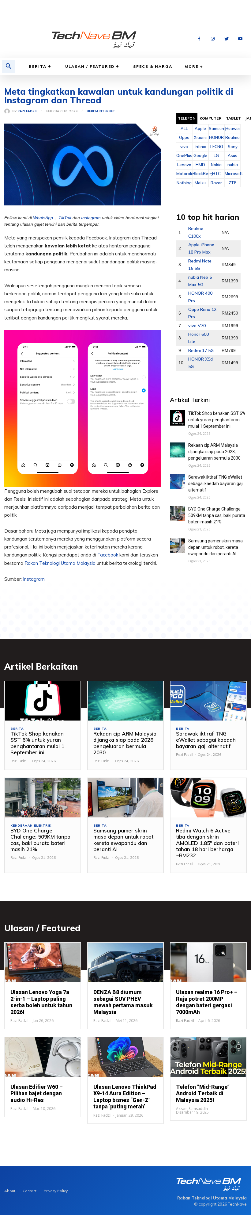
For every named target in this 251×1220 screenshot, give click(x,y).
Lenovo (184, 164)
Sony (233, 146)
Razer (216, 182)
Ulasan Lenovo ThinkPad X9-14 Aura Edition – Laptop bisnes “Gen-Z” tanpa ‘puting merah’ (124, 1097)
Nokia (216, 164)
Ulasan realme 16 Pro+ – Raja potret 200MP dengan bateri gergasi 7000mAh (207, 1002)
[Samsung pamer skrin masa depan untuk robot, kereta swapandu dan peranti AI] (177, 545)
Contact (29, 1190)
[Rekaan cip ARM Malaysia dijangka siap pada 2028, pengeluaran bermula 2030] (177, 449)
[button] (8, 66)
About (9, 1190)
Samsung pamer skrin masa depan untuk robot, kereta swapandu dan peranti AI (215, 547)
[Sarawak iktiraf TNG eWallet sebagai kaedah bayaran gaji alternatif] (177, 481)
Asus (232, 155)
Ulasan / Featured (89, 66)
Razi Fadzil (27, 111)
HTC (216, 173)
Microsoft (232, 173)
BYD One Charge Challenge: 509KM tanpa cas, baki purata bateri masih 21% (216, 515)
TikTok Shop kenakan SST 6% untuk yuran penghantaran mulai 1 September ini (216, 420)
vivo (184, 146)
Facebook (108, 555)
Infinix (200, 146)
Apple (200, 128)
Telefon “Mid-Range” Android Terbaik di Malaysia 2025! (203, 1093)
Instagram (91, 217)
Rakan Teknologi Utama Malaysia (60, 563)
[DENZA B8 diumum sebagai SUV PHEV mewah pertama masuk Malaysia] (125, 962)
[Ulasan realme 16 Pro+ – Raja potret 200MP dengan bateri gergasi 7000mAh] (208, 962)
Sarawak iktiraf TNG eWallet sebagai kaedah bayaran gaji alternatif (215, 483)
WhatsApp (43, 217)
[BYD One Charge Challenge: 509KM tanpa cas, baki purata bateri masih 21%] (177, 513)
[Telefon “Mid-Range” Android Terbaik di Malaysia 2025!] (208, 1057)
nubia (232, 164)
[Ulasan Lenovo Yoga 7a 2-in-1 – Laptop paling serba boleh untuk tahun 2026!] (43, 962)
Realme (232, 137)
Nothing (184, 182)
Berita (38, 66)
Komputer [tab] (211, 118)
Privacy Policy (56, 1190)
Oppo (184, 137)
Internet (107, 111)
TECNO (216, 146)
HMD (200, 164)
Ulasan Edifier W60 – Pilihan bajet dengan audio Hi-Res (36, 1093)
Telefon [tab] (187, 118)
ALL (184, 128)
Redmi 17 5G (201, 350)
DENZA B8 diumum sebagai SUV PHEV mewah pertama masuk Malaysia (123, 1002)
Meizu (200, 182)
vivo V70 (197, 325)
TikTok (64, 217)
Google (200, 155)
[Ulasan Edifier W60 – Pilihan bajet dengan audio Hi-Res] (43, 1057)
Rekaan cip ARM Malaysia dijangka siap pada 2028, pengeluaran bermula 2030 (214, 452)
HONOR (216, 137)
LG (216, 155)
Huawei (232, 128)
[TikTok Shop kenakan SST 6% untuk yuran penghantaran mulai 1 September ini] (177, 418)
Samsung (216, 128)
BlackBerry (200, 173)
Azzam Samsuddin (192, 1108)
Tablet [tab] (233, 118)
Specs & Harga (152, 66)
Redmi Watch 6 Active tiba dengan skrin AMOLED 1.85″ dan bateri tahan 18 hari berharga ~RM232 (207, 843)
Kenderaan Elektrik (30, 825)
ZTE (232, 182)
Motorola (184, 173)
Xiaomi (200, 137)
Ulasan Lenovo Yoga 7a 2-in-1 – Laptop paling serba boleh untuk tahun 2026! (41, 1002)
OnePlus (184, 155)
